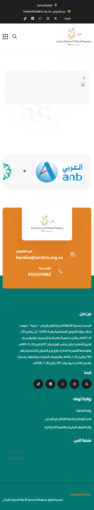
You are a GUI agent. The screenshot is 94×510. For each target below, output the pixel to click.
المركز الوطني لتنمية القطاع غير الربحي (68, 419)
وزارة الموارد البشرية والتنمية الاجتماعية (67, 427)
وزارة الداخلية (83, 410)
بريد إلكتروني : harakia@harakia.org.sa (44, 11)
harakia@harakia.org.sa (39, 257)
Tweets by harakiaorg (15, 455)
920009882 (39, 274)
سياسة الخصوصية (80, 494)
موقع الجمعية (44, 5)
